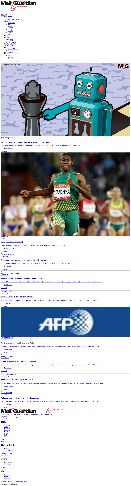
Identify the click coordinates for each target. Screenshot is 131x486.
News (3, 421)
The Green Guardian (6, 453)
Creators (5, 416)
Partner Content (5, 467)
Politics (3, 439)
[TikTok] (7, 16)
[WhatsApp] (10, 16)
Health (6, 431)
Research (6, 476)
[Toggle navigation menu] (2, 12)
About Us (7, 478)
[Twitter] (8, 16)
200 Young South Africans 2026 (10, 418)
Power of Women (9, 462)
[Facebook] (1, 16)
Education (7, 430)
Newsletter (7, 475)
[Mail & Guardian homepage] (65, 6)
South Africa (7, 425)
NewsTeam (23, 481)
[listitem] (4, 414)
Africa (6, 427)
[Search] (6, 14)
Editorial (6, 449)
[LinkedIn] (4, 16)
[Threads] (5, 16)
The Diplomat (8, 450)
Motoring (7, 433)
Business (3, 441)
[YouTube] (11, 16)
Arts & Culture (5, 455)
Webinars (7, 464)
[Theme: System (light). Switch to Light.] (3, 15)
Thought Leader (8, 445)
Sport (5, 436)
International (7, 428)
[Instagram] (3, 16)
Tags (2, 416)
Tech (5, 435)
